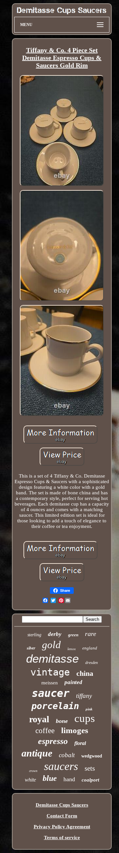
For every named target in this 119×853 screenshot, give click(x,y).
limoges (74, 730)
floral (80, 743)
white (30, 780)
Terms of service (62, 837)
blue (50, 778)
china (84, 673)
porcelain (55, 706)
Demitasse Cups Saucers (62, 805)
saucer (50, 693)
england (89, 648)
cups (84, 718)
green (73, 634)
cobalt (67, 755)
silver (31, 648)
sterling (34, 634)
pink (89, 709)
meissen (49, 682)
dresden (91, 662)
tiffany (84, 695)
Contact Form (62, 815)
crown (33, 771)
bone (62, 721)
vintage (50, 672)
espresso (53, 741)
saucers (61, 766)
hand (69, 779)
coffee (45, 731)
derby (54, 634)
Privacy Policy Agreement (62, 826)
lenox (71, 649)
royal (39, 719)
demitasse (52, 658)
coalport (90, 780)
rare (90, 633)
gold (51, 644)
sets (90, 768)
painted (73, 682)
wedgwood (91, 756)
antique (36, 753)
